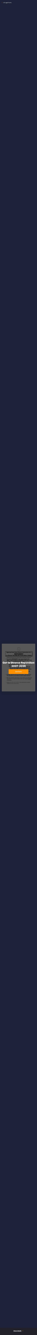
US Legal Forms (7, 2)
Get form (18, 672)
